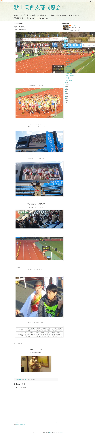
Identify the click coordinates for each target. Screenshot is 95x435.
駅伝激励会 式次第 (69, 73)
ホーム (36, 422)
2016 (65, 51)
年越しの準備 (67, 54)
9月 (65, 86)
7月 (65, 89)
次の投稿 (16, 422)
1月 (65, 100)
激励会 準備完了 (68, 71)
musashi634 (73, 25)
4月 (65, 95)
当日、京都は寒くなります (70, 70)
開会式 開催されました (69, 63)
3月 (65, 96)
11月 (66, 82)
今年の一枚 (67, 77)
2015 (65, 102)
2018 (65, 48)
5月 (65, 93)
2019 (65, 46)
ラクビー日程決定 (68, 80)
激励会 (66, 68)
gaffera (50, 432)
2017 (65, 49)
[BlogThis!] (30, 379)
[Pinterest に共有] (34, 379)
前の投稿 (56, 422)
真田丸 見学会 (68, 78)
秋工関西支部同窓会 (37, 7)
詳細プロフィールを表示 (67, 32)
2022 (65, 41)
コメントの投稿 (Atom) (20, 424)
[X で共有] (31, 379)
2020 (65, 44)
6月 (65, 91)
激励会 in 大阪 (68, 59)
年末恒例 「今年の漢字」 (70, 75)
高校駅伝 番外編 (68, 65)
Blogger (61, 432)
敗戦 (65, 56)
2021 (65, 42)
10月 (66, 84)
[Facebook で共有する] (33, 379)
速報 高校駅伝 (68, 66)
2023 (65, 39)
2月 (65, 98)
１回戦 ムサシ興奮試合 (69, 58)
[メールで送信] (29, 379)
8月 (65, 88)
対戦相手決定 (67, 61)
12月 (66, 53)
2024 (65, 37)
